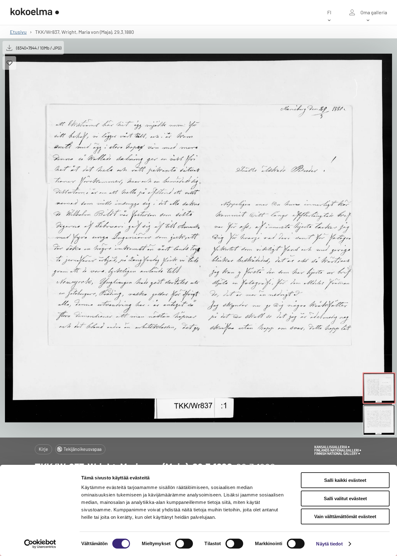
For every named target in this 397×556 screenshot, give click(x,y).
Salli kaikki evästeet (345, 480)
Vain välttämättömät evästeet (345, 516)
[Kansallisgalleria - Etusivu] (35, 12)
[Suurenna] (198, 238)
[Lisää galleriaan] (9, 63)
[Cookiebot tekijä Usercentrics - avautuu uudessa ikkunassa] (40, 544)
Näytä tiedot (329, 543)
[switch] (184, 544)
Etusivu (18, 32)
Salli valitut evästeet (345, 498)
